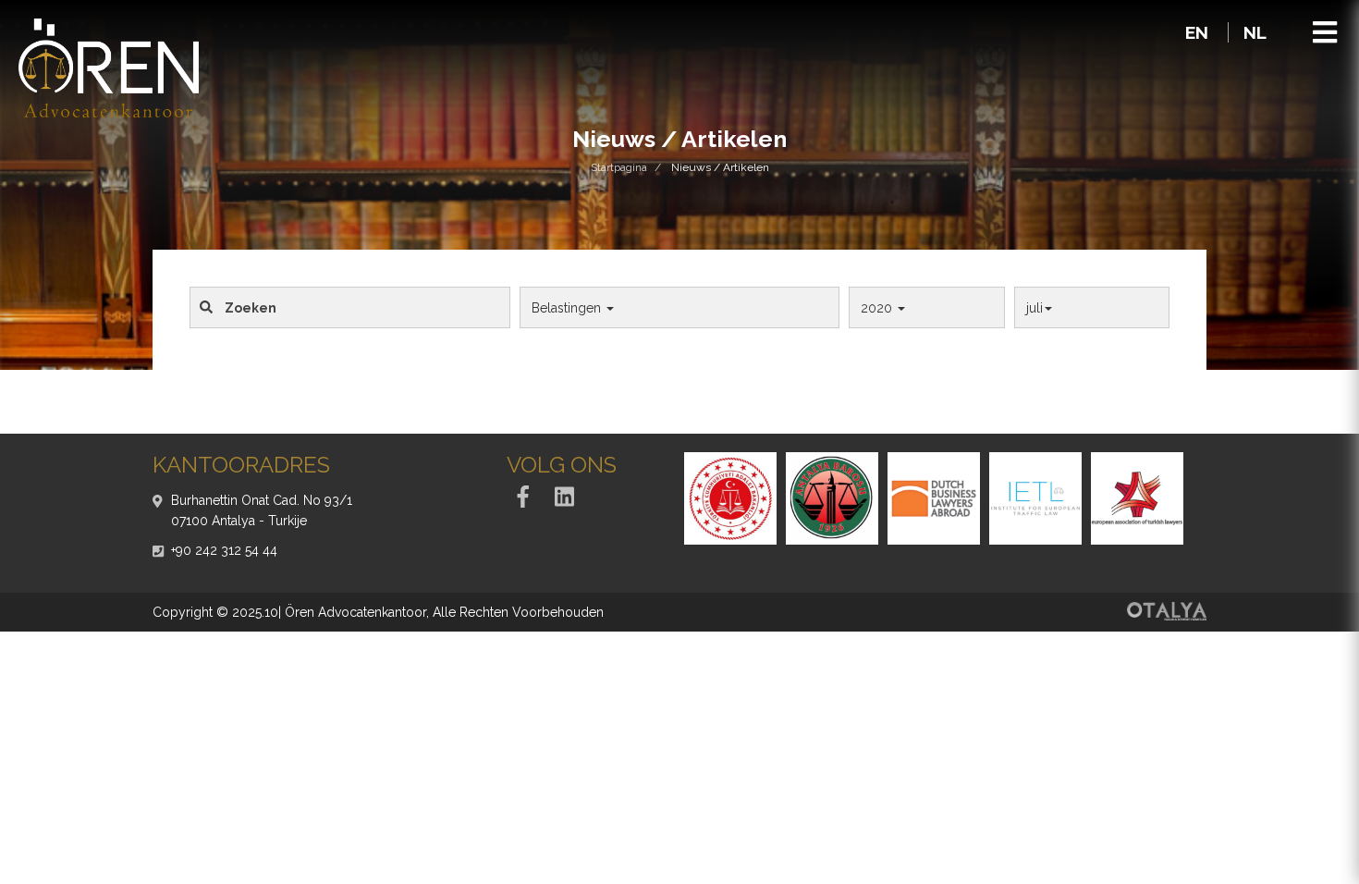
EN (1199, 32)
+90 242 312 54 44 (224, 550)
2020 (878, 308)
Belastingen (568, 308)
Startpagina (619, 167)
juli (1034, 308)
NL (1255, 32)
